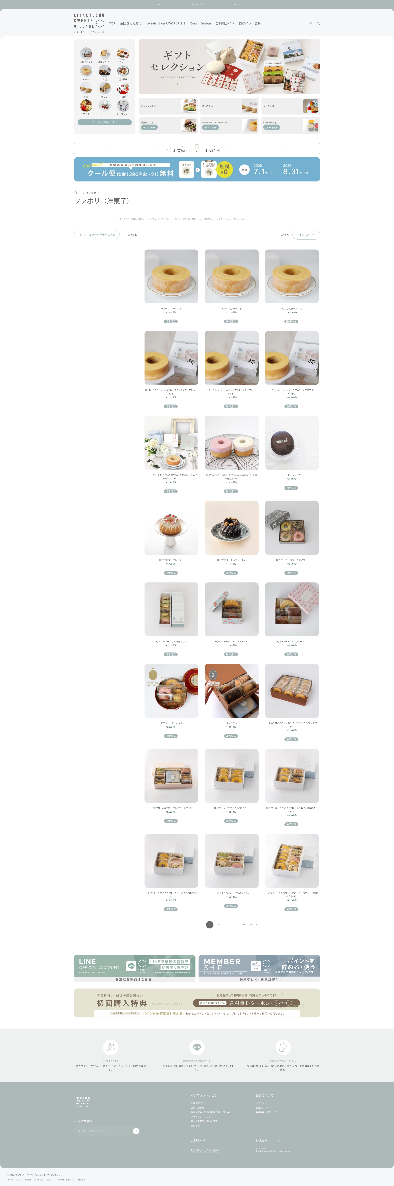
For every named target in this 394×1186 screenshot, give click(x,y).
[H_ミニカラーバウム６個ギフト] (171, 609)
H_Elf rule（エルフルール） (292, 641)
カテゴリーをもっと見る (104, 122)
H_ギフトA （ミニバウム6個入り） (231, 808)
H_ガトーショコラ (292, 475)
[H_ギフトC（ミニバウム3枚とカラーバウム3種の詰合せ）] (171, 861)
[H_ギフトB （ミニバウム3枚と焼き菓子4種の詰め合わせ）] (292, 776)
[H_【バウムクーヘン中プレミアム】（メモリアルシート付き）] (231, 358)
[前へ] (159, 4)
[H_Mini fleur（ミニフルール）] (231, 609)
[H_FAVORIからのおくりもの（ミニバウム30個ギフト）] (292, 691)
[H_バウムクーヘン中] (231, 276)
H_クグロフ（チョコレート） (231, 560)
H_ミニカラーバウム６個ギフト (171, 641)
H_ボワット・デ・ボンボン (171, 723)
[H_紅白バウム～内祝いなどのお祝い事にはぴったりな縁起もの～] (231, 443)
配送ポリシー (70, 1180)
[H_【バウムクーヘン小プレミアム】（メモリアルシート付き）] (171, 358)
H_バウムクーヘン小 (171, 308)
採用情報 (195, 1125)
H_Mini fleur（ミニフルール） (231, 641)
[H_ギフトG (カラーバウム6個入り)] (231, 861)
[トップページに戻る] (75, 192)
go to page (149, 127)
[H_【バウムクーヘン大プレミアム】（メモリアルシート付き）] (292, 358)
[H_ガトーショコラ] (292, 443)
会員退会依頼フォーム (267, 1112)
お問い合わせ (197, 1107)
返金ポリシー (51, 1180)
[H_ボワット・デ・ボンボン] (171, 691)
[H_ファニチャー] (231, 691)
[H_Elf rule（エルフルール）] (292, 609)
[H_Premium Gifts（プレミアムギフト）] (171, 776)
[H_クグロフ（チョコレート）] (231, 528)
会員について (262, 1107)
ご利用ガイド (197, 1103)
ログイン (260, 1103)
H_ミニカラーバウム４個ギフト (292, 560)
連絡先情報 (81, 1180)
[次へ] (234, 4)
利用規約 (61, 1180)
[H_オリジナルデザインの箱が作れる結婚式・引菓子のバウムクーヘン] (171, 443)
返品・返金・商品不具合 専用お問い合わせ (212, 1112)
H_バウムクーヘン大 (292, 308)
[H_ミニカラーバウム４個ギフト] (292, 528)
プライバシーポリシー (202, 1116)
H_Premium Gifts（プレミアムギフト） (171, 808)
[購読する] (136, 1131)
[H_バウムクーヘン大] (292, 276)
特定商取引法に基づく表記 (204, 1121)
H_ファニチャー (232, 723)
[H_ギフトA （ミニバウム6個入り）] (231, 776)
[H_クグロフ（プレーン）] (171, 528)
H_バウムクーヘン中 (231, 308)
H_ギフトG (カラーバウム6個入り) (232, 893)
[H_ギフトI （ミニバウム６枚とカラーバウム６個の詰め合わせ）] (292, 861)
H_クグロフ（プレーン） (171, 560)
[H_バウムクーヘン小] (171, 276)
